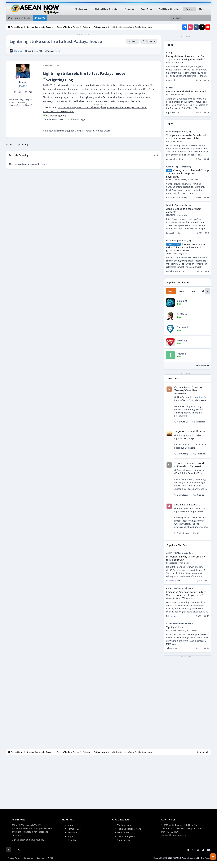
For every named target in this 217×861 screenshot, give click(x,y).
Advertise (72, 840)
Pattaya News (53, 51)
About (71, 825)
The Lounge (188, 438)
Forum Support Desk (192, 511)
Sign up (15, 839)
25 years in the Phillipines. (190, 431)
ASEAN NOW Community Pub (179, 553)
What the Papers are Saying (178, 131)
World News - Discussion (194, 400)
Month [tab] (182, 291)
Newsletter (73, 832)
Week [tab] (171, 291)
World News (123, 832)
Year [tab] (194, 291)
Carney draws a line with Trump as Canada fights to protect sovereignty (187, 173)
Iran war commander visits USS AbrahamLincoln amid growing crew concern (186, 247)
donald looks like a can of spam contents (183, 210)
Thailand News (124, 825)
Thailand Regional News (129, 828)
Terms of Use (74, 828)
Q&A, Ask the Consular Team (188, 473)
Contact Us (28, 858)
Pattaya (169, 52)
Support (72, 836)
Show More (201, 365)
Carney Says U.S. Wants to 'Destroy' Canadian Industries (189, 390)
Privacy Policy (14, 858)
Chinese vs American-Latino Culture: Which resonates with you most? (186, 593)
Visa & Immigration (126, 836)
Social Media (123, 840)
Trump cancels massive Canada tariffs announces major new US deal (187, 137)
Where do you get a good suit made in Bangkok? (189, 465)
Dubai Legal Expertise (187, 504)
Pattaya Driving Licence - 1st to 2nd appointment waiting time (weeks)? (185, 58)
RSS (51, 858)
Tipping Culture (174, 627)
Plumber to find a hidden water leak (186, 91)
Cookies (40, 858)
